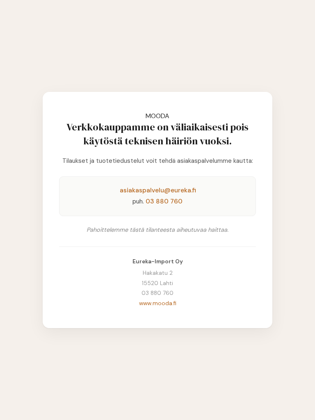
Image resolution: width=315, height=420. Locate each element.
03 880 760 (164, 201)
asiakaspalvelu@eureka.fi (158, 190)
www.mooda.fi (157, 303)
